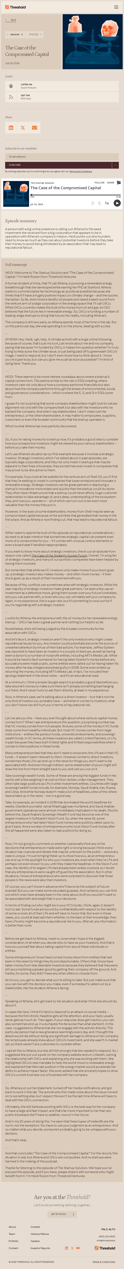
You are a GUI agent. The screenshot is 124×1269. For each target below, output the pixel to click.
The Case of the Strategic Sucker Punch (59, 555)
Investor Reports (40, 1248)
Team (12, 1234)
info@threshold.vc (106, 1240)
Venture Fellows (40, 1234)
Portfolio (13, 1241)
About (12, 1227)
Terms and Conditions (80, 171)
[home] (15, 7)
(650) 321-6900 (107, 1236)
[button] (115, 7)
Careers (35, 1241)
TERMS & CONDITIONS (103, 1262)
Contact (13, 1248)
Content (35, 1227)
